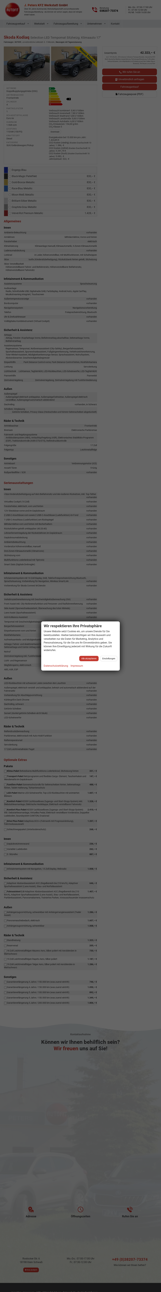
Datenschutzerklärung (56, 665)
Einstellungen (108, 658)
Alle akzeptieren (89, 658)
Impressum (77, 665)
